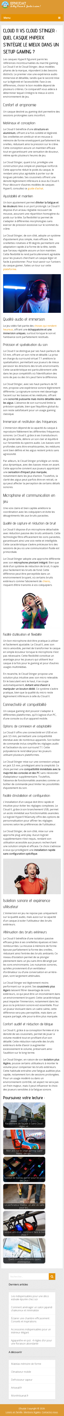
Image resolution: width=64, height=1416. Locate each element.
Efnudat (22, 1408)
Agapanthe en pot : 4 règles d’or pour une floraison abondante (31, 1342)
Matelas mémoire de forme (26, 1364)
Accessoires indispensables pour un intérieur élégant (31, 1331)
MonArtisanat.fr (19, 1395)
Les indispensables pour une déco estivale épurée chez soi (30, 1297)
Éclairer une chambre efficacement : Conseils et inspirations (30, 1320)
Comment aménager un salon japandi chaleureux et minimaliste (31, 1308)
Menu (7, 17)
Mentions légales (32, 1412)
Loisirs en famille (14, 1412)
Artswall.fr (16, 1387)
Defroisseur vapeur (21, 1379)
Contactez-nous (50, 1412)
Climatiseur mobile (21, 1371)
